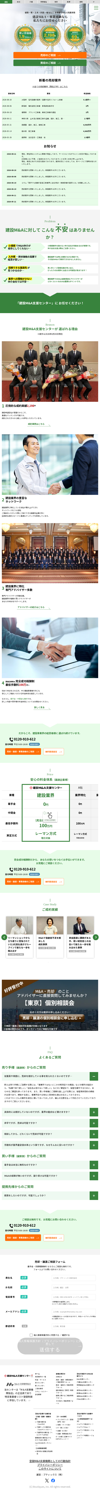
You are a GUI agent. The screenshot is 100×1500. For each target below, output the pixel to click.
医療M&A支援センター (85, 1393)
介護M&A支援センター (85, 1382)
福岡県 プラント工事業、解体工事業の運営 (39, 112)
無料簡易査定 (51, 751)
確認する (66, 1335)
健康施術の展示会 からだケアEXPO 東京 (43, 1439)
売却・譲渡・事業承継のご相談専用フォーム (64, 1381)
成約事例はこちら (36, 423)
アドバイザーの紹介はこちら (31, 607)
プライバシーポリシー (50, 1464)
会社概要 (38, 1394)
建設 (6, 2)
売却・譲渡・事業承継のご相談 (20, 751)
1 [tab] (48, 962)
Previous (4, 937)
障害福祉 (43, 2)
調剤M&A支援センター (85, 1396)
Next (96, 937)
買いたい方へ (40, 1385)
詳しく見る (39, 707)
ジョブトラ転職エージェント (85, 1436)
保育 (56, 2)
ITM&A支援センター (84, 1399)
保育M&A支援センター (85, 1390)
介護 (31, 2)
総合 (18, 2)
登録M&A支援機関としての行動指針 (50, 1461)
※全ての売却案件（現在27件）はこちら (50, 86)
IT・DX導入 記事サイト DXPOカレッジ (64, 1437)
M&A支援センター (83, 1379)
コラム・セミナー (41, 1391)
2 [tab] (52, 962)
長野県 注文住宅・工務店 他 (33, 137)
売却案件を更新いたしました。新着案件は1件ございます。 (44, 170)
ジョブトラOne (82, 1427)
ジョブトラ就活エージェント (85, 1431)
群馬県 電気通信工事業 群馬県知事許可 (38, 106)
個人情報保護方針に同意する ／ (47, 1335)
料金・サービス (40, 1380)
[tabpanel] (19, 937)
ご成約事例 (39, 1388)
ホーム (37, 1374)
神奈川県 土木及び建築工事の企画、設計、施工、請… (43, 118)
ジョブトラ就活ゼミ (84, 1424)
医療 (68, 2)
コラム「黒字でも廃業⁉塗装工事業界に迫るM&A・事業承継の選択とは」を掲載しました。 (56, 183)
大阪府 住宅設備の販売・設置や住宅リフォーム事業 (42, 99)
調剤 (81, 2)
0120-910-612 (24, 739)
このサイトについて (50, 1468)
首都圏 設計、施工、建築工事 (33, 125)
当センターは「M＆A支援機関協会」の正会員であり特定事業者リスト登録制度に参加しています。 (18, 1395)
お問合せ (59, 1376)
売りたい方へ (40, 1382)
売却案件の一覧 (40, 1376)
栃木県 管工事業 (28, 131)
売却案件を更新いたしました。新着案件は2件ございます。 (44, 189)
